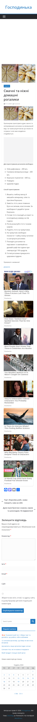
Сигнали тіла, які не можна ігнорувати (15, 649)
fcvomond (17, 104)
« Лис (16, 694)
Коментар (6, 536)
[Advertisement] (18, 38)
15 (33, 678)
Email (4, 574)
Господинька (18, 7)
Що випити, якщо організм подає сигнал (16, 646)
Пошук (32, 621)
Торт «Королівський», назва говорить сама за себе (15, 501)
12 (18, 678)
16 (4, 682)
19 (18, 682)
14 (28, 678)
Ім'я (4, 564)
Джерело (7, 267)
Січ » (21, 694)
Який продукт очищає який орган (13, 653)
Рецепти (7, 86)
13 (23, 678)
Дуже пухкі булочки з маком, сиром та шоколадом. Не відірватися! (18, 509)
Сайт (4, 584)
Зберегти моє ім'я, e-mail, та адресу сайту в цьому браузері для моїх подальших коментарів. (18, 601)
